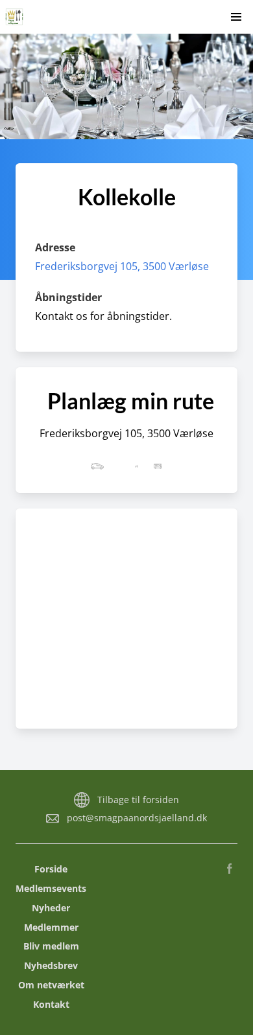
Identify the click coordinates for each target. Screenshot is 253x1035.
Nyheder (51, 908)
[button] (236, 17)
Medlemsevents (51, 888)
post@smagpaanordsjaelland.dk (137, 818)
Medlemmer (51, 927)
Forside (50, 869)
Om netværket (51, 985)
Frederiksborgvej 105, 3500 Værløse (122, 266)
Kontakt (51, 1004)
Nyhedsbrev (51, 965)
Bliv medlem (51, 946)
